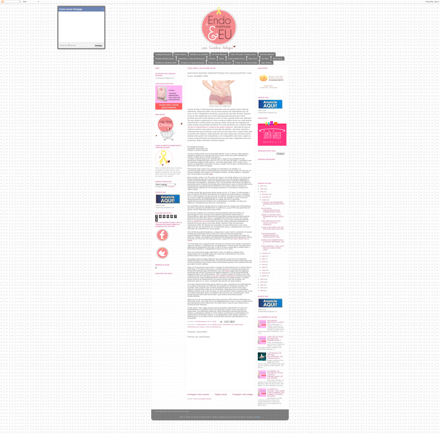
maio (264, 264)
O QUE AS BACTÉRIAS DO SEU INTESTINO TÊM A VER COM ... (272, 229)
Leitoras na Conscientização (192, 63)
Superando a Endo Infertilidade (191, 58)
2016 (262, 189)
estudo (227, 271)
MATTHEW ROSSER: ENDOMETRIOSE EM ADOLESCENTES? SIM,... (271, 235)
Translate (171, 187)
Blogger (257, 417)
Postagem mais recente (198, 394)
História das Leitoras (199, 54)
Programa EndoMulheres (166, 63)
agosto (264, 256)
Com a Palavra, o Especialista (243, 54)
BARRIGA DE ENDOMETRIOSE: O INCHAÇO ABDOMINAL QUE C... (272, 241)
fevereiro (265, 273)
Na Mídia (265, 58)
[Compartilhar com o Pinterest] (234, 322)
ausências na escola (201, 221)
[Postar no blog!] (227, 322)
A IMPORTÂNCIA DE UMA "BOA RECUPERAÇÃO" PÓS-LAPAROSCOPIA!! (275, 355)
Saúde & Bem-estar (236, 58)
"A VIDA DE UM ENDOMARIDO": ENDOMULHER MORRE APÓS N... (272, 204)
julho (263, 259)
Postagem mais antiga (242, 394)
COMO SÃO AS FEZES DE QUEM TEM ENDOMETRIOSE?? (275, 338)
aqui (211, 174)
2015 (262, 192)
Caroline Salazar (163, 54)
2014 (262, 279)
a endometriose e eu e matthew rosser (208, 324)
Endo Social (278, 58)
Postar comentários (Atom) (202, 399)
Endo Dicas (253, 58)
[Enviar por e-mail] (225, 322)
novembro (265, 197)
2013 (262, 282)
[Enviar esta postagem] (221, 321)
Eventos (212, 58)
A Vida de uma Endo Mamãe (219, 63)
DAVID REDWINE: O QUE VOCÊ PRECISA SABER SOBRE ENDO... (272, 248)
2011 (262, 288)
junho (264, 262)
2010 (262, 290)
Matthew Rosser (267, 54)
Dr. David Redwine (219, 54)
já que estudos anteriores (224, 276)
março (264, 270)
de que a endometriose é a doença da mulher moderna (210, 127)
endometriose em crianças (196, 327)
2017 (262, 186)
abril (263, 267)
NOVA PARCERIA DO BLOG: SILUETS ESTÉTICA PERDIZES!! (271, 222)
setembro (265, 253)
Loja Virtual (266, 63)
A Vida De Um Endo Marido (246, 63)
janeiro (264, 276)
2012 (262, 285)
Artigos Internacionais (164, 58)
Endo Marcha (180, 54)
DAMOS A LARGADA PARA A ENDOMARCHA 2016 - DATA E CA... (272, 216)
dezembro (265, 194)
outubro (264, 200)
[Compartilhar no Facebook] (231, 322)
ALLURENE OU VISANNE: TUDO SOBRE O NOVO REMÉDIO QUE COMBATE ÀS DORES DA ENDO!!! (276, 392)
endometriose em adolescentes (232, 324)
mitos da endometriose (213, 327)
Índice (221, 58)
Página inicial (221, 394)
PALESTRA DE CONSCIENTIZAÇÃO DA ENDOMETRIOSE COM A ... (271, 210)
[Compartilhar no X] (229, 322)
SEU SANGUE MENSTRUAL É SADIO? (275, 321)
